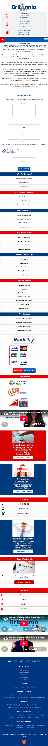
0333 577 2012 (25, 24)
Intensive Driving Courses (33, 694)
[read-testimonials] (24, 583)
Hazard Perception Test (24, 215)
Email (24, 127)
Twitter (23, 599)
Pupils (22, 687)
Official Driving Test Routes (24, 322)
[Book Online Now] (23, 458)
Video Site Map (30, 725)
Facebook (23, 595)
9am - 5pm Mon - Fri (24, 17)
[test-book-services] (23, 536)
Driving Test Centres (24, 326)
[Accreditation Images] (24, 394)
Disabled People (24, 304)
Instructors (15, 687)
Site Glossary (41, 725)
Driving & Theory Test (24, 219)
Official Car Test (24, 223)
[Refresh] (18, 150)
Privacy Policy (21, 715)
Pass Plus (24, 289)
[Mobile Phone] (2, 508)
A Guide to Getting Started (24, 205)
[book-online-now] (23, 551)
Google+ (23, 604)
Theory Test (24, 259)
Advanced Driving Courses (24, 300)
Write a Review (24, 186)
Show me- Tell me (24, 227)
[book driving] (23, 442)
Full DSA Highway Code (24, 330)
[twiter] (2, 599)
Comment (24, 103)
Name (24, 120)
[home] (2, 40)
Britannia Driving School (29, 661)
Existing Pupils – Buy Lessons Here (17, 707)
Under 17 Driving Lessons (37, 697)
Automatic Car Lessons (24, 296)
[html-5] (24, 741)
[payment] (16, 355)
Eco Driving (24, 275)
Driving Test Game (24, 249)
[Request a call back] (2, 513)
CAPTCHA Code (24, 162)
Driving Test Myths (24, 271)
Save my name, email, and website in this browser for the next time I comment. (24, 144)
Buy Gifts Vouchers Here (34, 705)
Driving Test (24, 263)
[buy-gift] (23, 492)
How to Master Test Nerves (24, 267)
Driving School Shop (35, 707)
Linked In (24, 609)
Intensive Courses (24, 285)
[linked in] (2, 608)
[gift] (23, 477)
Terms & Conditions (8, 715)
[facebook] (2, 594)
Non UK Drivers (24, 308)
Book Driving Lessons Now (15, 694)
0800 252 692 (24, 15)
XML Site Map (19, 725)
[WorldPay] (24, 339)
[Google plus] (2, 604)
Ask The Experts (24, 197)
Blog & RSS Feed (19, 727)
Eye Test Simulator (24, 237)
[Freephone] (2, 504)
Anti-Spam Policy (32, 715)
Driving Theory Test (24, 241)
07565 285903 (24, 32)
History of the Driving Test (24, 200)
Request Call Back (24, 513)
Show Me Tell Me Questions (24, 318)
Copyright (42, 715)
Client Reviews (24, 182)
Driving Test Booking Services (15, 705)
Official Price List (31, 687)
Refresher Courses (24, 293)
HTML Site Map (7, 725)
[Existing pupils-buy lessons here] (24, 372)
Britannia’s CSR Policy (24, 717)
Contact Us (12, 717)
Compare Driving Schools (24, 178)
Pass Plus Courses (22, 697)
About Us (36, 717)
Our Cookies (30, 727)
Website (24, 135)
